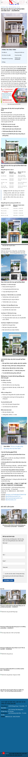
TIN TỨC (18, 7)
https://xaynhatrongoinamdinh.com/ (14, 498)
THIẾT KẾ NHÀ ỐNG (12, 7)
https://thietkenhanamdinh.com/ (13, 496)
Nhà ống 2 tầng (4, 7)
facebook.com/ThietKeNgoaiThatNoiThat (16, 494)
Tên (4, 554)
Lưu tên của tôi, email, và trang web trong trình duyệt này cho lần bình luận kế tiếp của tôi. (13, 575)
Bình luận (5, 543)
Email (4, 561)
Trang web (5, 567)
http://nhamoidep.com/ (11, 499)
